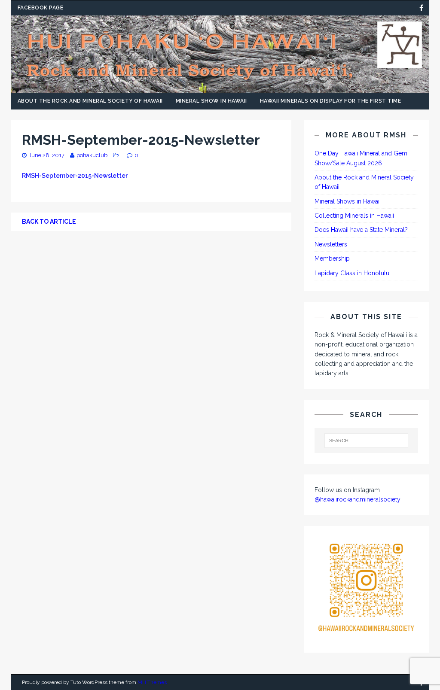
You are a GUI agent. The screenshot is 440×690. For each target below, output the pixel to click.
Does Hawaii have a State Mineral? (361, 229)
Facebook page (41, 8)
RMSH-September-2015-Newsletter (75, 175)
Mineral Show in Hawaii (211, 101)
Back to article (49, 221)
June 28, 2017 (46, 155)
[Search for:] (366, 440)
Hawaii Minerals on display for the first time (330, 101)
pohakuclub (91, 155)
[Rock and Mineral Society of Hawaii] (220, 88)
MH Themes (152, 682)
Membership (332, 258)
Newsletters (331, 244)
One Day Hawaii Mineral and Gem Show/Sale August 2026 (361, 158)
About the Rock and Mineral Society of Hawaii (90, 101)
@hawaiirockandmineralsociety (357, 499)
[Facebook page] (421, 7)
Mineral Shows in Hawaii (348, 201)
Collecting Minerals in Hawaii (354, 215)
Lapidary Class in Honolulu (352, 273)
